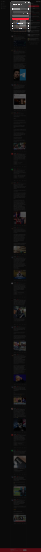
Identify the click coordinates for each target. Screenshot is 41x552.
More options (21, 28)
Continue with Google (21, 23)
